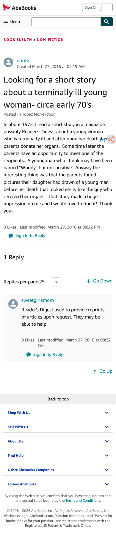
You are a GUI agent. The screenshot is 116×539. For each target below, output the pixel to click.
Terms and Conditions (82, 500)
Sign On (91, 7)
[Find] (107, 21)
